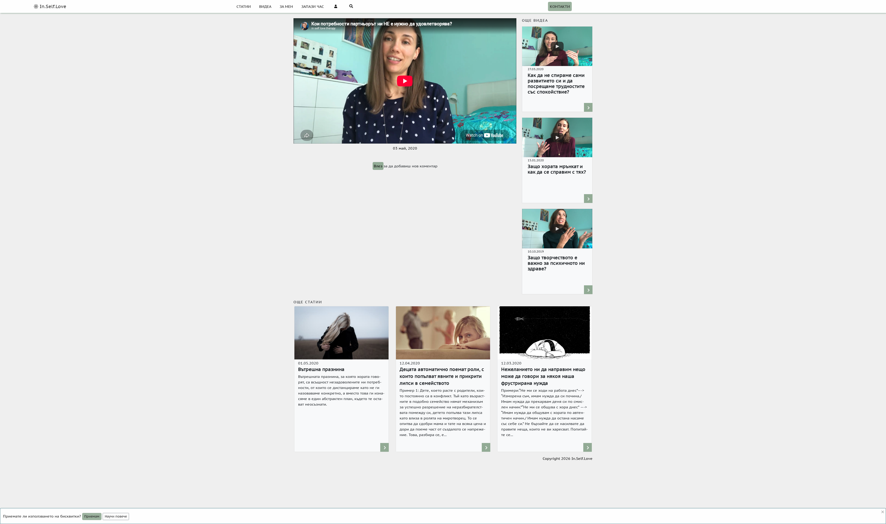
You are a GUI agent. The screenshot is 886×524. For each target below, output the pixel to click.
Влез (378, 166)
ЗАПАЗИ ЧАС (312, 6)
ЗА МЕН (286, 6)
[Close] (883, 511)
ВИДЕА (265, 6)
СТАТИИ (243, 6)
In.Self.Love (52, 6)
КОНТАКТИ (560, 6)
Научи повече (116, 516)
